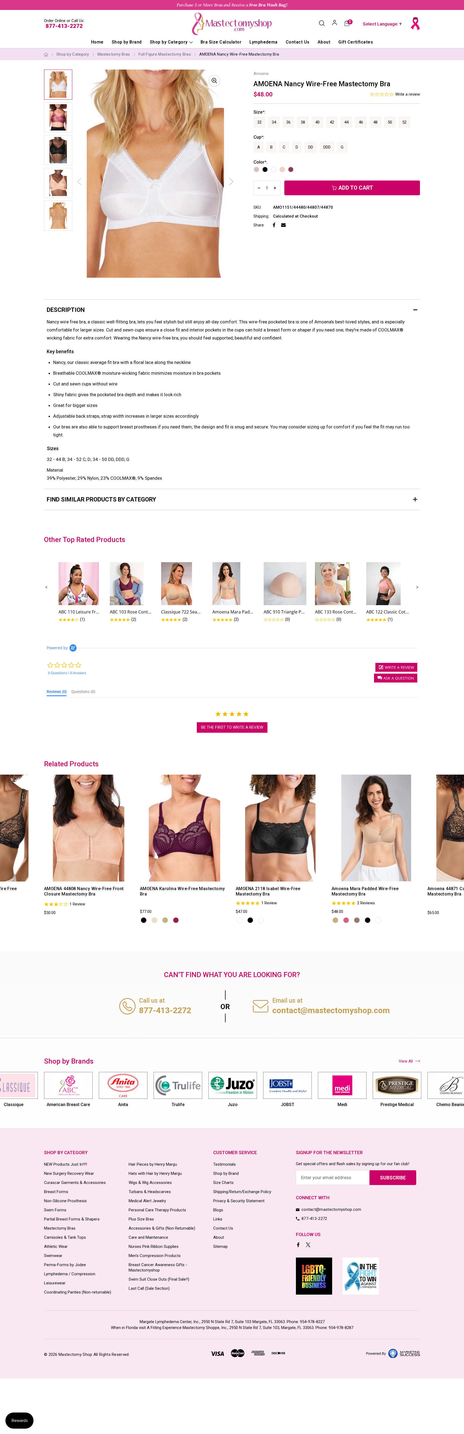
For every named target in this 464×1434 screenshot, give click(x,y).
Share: (258, 225)
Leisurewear (55, 1283)
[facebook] (299, 1245)
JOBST (287, 1104)
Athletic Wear (56, 1246)
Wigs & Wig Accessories (150, 1182)
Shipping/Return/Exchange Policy (242, 1191)
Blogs (218, 1210)
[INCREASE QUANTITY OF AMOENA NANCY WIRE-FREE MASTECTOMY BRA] (275, 188)
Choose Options (70, 876)
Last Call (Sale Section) (149, 1288)
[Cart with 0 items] (347, 23)
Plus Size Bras (141, 1219)
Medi (342, 1104)
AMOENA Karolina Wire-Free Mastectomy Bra (182, 891)
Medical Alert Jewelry (147, 1200)
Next (231, 181)
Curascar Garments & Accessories (75, 1182)
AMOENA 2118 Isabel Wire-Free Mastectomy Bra (268, 891)
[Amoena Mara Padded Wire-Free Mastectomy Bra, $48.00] (376, 828)
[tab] (57, 692)
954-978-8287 (341, 1327)
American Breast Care (68, 1104)
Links (217, 1219)
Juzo (233, 1104)
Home (97, 42)
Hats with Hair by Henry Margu (155, 1173)
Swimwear (53, 1255)
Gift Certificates (355, 42)
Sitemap (220, 1246)
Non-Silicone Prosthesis (65, 1200)
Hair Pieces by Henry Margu (153, 1164)
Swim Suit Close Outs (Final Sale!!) (159, 1279)
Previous (43, 849)
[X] (308, 1245)
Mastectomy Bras (59, 1228)
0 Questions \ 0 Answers (67, 672)
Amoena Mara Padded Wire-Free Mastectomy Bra (365, 891)
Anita (123, 1104)
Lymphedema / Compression (69, 1274)
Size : (259, 112)
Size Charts (223, 1182)
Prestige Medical (397, 1104)
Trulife (178, 1104)
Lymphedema (263, 42)
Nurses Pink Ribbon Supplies (154, 1246)
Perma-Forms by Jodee (65, 1264)
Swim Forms (55, 1210)
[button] (46, 587)
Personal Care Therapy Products (157, 1210)
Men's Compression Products (155, 1255)
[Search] (322, 23)
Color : (260, 162)
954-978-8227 (312, 1321)
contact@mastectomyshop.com (331, 1010)
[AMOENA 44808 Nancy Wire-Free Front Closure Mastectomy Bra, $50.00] (88, 828)
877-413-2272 (64, 26)
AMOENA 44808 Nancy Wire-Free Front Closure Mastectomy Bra (84, 891)
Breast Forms (56, 1191)
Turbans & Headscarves (150, 1191)
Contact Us (298, 42)
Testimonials (224, 1164)
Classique (13, 1104)
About (324, 42)
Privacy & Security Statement (238, 1200)
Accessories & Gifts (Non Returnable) (162, 1228)
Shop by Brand (127, 42)
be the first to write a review (232, 727)
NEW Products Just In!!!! (65, 1164)
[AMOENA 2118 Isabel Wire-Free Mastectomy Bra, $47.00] (280, 828)
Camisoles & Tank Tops (65, 1237)
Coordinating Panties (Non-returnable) (77, 1292)
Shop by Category (169, 42)
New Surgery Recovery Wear (69, 1173)
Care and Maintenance (148, 1237)
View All (406, 1061)
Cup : (258, 137)
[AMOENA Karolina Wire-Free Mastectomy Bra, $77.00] (184, 828)
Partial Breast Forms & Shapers (72, 1219)
